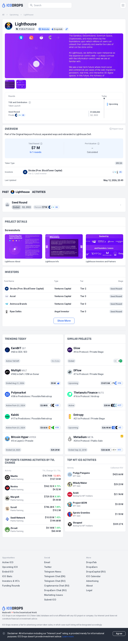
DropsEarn (92, 567)
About (89, 585)
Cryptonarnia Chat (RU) (56, 585)
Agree (119, 633)
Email (47, 562)
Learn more (68, 636)
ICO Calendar (93, 576)
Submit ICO (50, 599)
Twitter (48, 567)
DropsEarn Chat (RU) (55, 590)
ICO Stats (7, 576)
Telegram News (52, 571)
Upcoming (14, 15)
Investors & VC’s (11, 581)
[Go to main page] (12, 5)
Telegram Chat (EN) (54, 576)
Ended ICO (7, 571)
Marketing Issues (53, 595)
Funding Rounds (11, 585)
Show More (63, 320)
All (3, 15)
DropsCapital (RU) (96, 571)
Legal (89, 590)
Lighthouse (28, 15)
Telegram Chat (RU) (55, 581)
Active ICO (7, 562)
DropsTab (91, 562)
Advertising (92, 581)
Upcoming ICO (10, 567)
